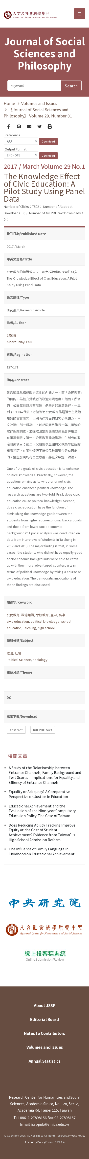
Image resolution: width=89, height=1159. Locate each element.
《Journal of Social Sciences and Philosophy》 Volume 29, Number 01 (38, 113)
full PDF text (42, 729)
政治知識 (27, 615)
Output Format (15, 149)
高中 (62, 615)
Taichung (29, 627)
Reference (13, 135)
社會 (18, 653)
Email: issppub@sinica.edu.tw (44, 1124)
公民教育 (13, 615)
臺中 (53, 615)
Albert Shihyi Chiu (19, 341)
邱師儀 (11, 335)
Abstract (16, 729)
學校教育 (42, 615)
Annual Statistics (45, 1061)
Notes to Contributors (44, 1033)
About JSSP (44, 1005)
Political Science (19, 659)
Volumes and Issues (39, 103)
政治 (10, 653)
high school (46, 627)
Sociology (40, 659)
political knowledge (45, 621)
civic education (18, 621)
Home (9, 103)
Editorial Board (44, 1019)
